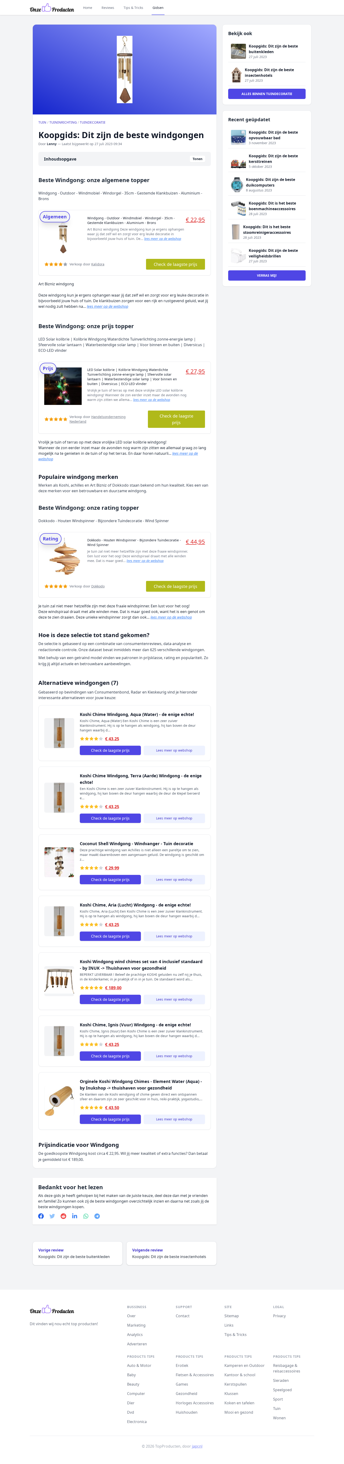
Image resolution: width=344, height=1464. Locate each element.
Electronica (137, 1421)
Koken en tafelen (239, 1402)
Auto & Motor (139, 1365)
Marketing (136, 1325)
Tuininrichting (63, 122)
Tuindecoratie (93, 122)
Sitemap (231, 1315)
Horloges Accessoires (195, 1402)
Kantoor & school (239, 1374)
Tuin (42, 122)
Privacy (279, 1315)
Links (229, 1325)
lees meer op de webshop (162, 238)
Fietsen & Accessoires (195, 1374)
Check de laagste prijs (175, 264)
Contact (183, 1315)
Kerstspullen (235, 1384)
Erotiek (182, 1365)
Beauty (133, 1384)
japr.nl (197, 1446)
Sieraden (281, 1380)
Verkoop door (87, 264)
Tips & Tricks (133, 7)
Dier (131, 1402)
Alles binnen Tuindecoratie (267, 94)
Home (87, 7)
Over (131, 1315)
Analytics (135, 1334)
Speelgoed (282, 1389)
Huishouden (187, 1412)
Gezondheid (186, 1393)
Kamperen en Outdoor (244, 1365)
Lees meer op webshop (174, 750)
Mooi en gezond (238, 1412)
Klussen (231, 1393)
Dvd (130, 1412)
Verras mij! (267, 275)
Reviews (108, 7)
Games (182, 1384)
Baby (131, 1374)
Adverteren (137, 1344)
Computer (136, 1393)
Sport (278, 1399)
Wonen (279, 1417)
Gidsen (158, 7)
